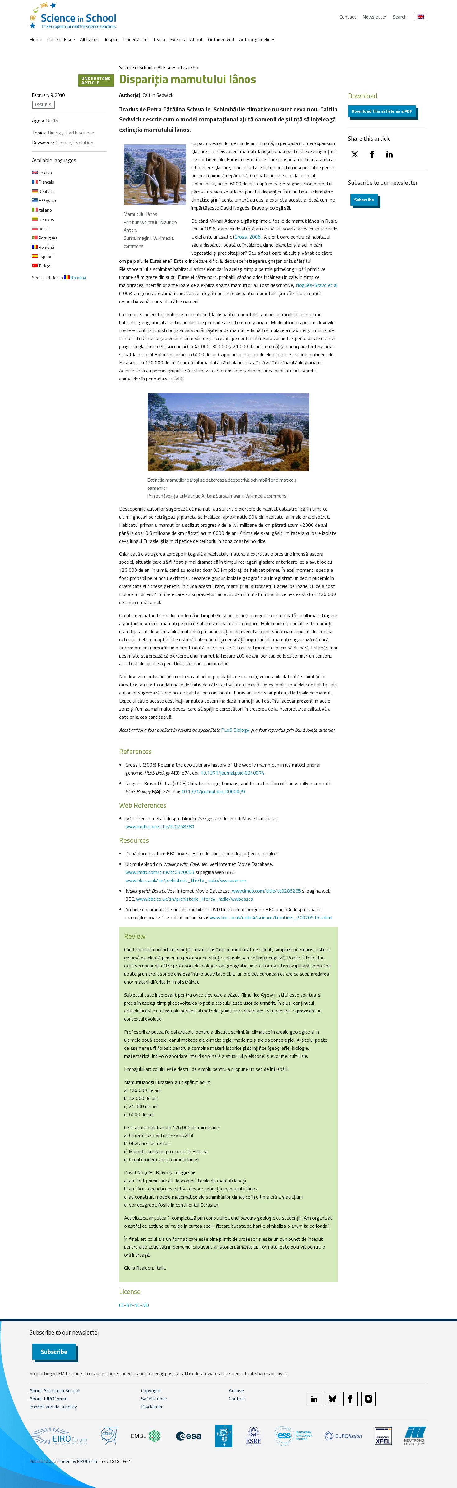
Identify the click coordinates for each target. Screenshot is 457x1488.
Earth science (80, 132)
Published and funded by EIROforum (63, 1461)
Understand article (96, 80)
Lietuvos (46, 219)
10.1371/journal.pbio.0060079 (213, 791)
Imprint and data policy (53, 1406)
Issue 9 (188, 67)
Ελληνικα (47, 200)
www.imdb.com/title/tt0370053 (159, 872)
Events (177, 39)
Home (36, 39)
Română (46, 247)
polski (44, 228)
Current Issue (61, 39)
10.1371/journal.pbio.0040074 (232, 772)
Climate (63, 142)
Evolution (83, 142)
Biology (55, 132)
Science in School (135, 67)
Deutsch (46, 191)
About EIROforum (48, 1398)
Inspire (111, 39)
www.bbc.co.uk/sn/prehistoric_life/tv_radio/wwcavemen (185, 880)
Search (400, 16)
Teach (159, 39)
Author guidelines (257, 39)
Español (45, 256)
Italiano (45, 210)
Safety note (154, 1398)
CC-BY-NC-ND (134, 1305)
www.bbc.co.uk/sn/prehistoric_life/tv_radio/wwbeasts (194, 899)
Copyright (151, 1390)
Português (48, 237)
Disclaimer (152, 1406)
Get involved (221, 39)
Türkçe (44, 265)
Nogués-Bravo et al (315, 285)
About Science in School (54, 1390)
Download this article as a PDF (382, 111)
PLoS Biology (235, 730)
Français (46, 182)
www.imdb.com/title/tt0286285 (266, 890)
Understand (135, 39)
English (45, 172)
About (196, 39)
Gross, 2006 (247, 236)
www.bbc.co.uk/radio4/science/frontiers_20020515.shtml (270, 917)
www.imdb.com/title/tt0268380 (159, 826)
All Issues (90, 39)
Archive (236, 1390)
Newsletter (374, 16)
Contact (347, 16)
